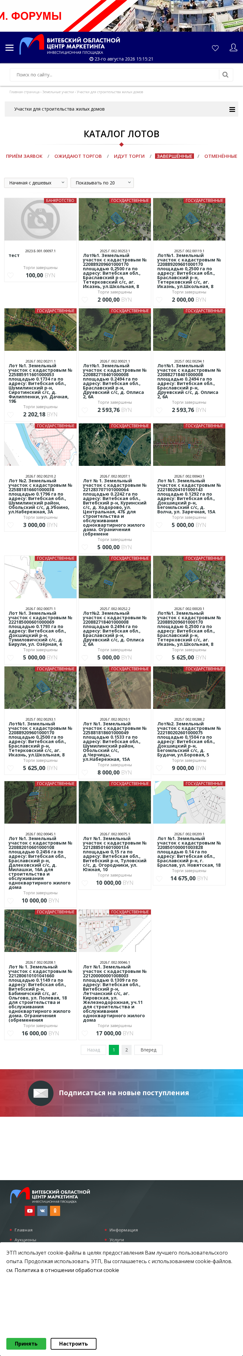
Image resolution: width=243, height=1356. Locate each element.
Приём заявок (24, 156)
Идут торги (129, 156)
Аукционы (25, 1240)
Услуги (116, 1240)
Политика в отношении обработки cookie (67, 1270)
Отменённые (220, 156)
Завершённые (174, 156)
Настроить (73, 1343)
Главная (24, 1230)
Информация (123, 1230)
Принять (26, 1343)
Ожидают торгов (78, 156)
